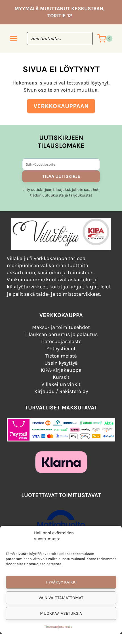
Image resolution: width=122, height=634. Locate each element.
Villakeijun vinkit (61, 384)
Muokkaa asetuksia (61, 613)
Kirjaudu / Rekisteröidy (61, 391)
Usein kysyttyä (61, 363)
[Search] (85, 38)
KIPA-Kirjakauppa (61, 370)
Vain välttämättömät (61, 597)
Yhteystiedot (61, 348)
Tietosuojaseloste (58, 627)
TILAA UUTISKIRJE (61, 176)
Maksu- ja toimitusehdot (61, 327)
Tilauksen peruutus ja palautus (61, 334)
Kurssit (61, 377)
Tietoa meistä (61, 356)
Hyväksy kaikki (61, 582)
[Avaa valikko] (13, 39)
